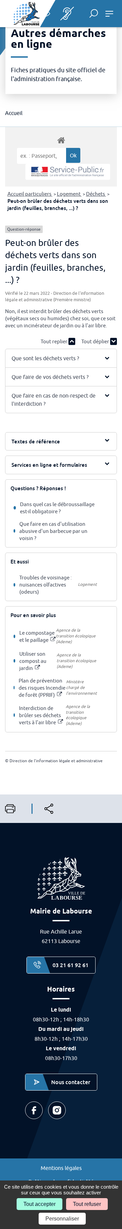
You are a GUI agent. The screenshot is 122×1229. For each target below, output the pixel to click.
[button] (93, 13)
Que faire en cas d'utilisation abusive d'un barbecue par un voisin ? (53, 531)
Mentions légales (61, 1168)
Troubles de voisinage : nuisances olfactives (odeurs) (45, 585)
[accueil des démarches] (61, 140)
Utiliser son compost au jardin (32, 661)
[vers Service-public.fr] (67, 172)
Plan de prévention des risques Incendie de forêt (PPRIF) (42, 688)
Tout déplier (95, 341)
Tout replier (54, 341)
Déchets (96, 194)
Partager (51, 809)
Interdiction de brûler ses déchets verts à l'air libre (40, 715)
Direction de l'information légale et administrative (56, 760)
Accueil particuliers (30, 194)
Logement (69, 194)
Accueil (13, 113)
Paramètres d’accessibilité (45, 13)
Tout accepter (39, 1204)
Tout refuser (87, 1204)
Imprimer (13, 808)
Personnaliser (62, 1219)
